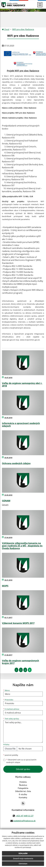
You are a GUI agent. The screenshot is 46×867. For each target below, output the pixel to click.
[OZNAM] (23, 480)
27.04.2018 (8, 537)
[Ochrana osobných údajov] (23, 442)
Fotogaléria (23, 788)
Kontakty (23, 797)
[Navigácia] (39, 4)
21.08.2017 (8, 655)
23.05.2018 (8, 495)
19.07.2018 (8, 377)
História (23, 782)
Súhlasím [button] (23, 853)
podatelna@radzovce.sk (24, 820)
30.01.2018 (8, 580)
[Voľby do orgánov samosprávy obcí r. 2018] (23, 362)
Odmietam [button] (23, 864)
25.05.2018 (8, 418)
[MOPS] (23, 565)
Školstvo (23, 785)
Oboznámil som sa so (21, 760)
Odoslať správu (23, 769)
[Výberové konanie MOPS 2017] (23, 602)
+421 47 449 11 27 (24, 815)
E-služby (23, 794)
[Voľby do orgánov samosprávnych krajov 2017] (23, 640)
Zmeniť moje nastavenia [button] (23, 858)
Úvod (6, 29)
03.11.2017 (8, 617)
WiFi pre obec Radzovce (23, 29)
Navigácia (7, 4)
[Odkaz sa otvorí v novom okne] (23, 803)
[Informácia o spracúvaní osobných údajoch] (23, 402)
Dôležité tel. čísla (23, 791)
